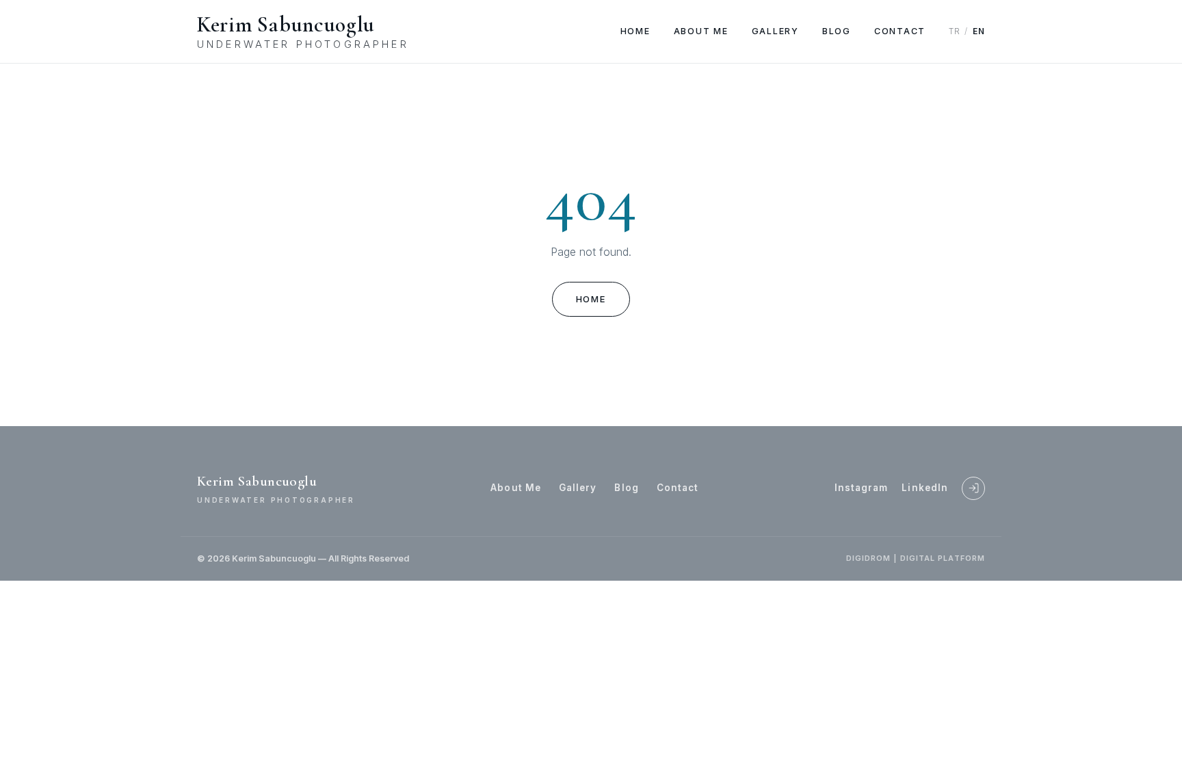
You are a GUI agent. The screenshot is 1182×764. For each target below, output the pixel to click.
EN (979, 31)
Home (635, 31)
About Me (701, 31)
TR (954, 31)
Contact (899, 31)
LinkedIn (925, 487)
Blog (836, 31)
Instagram (862, 487)
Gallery (775, 31)
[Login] (973, 488)
